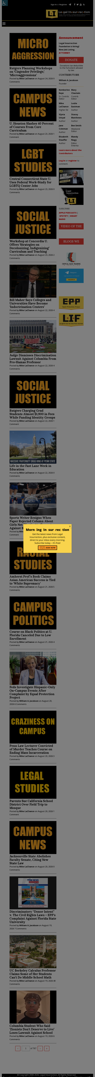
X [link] (70, 526)
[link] (47, 526)
